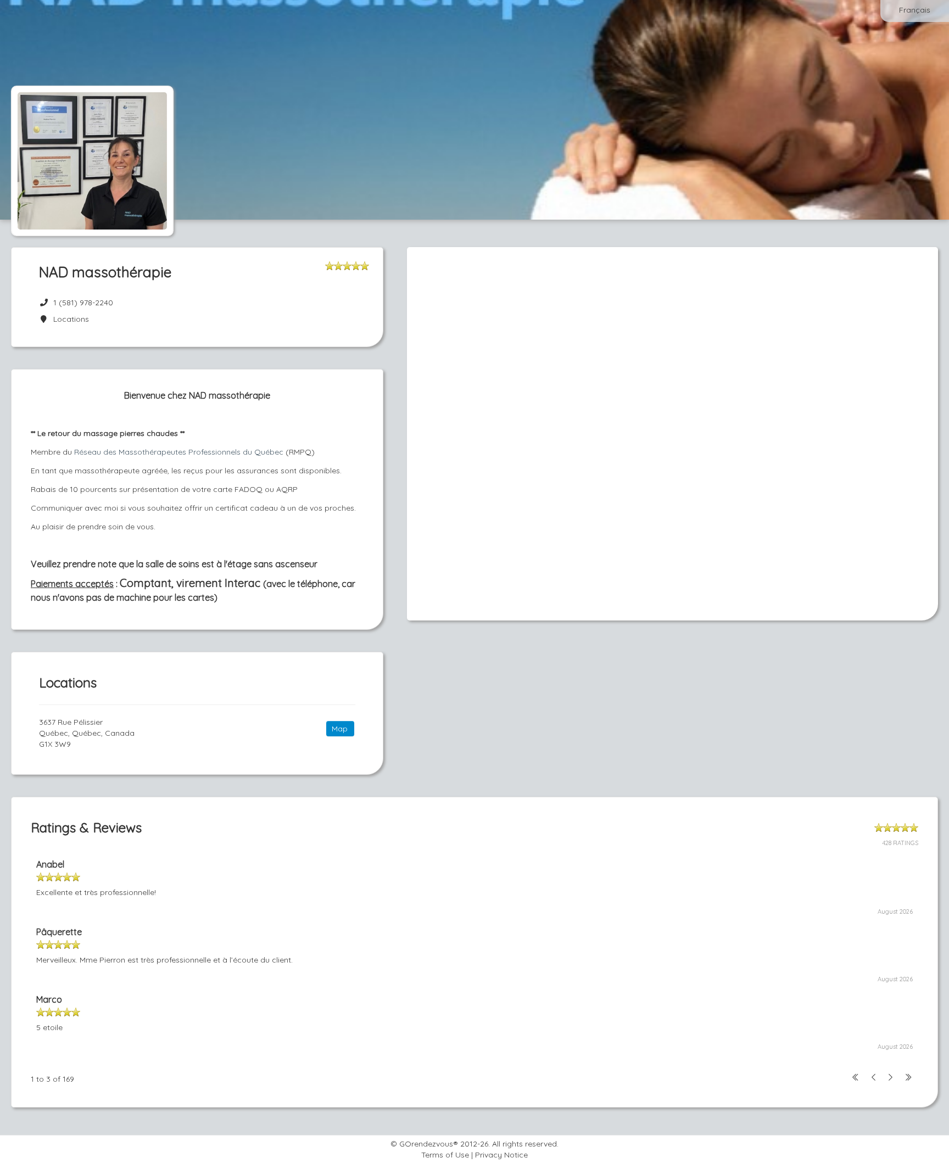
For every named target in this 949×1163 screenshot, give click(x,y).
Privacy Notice (501, 1155)
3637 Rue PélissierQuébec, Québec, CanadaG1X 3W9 (87, 733)
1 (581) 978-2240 (83, 302)
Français (914, 10)
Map (340, 729)
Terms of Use (445, 1155)
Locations (69, 319)
